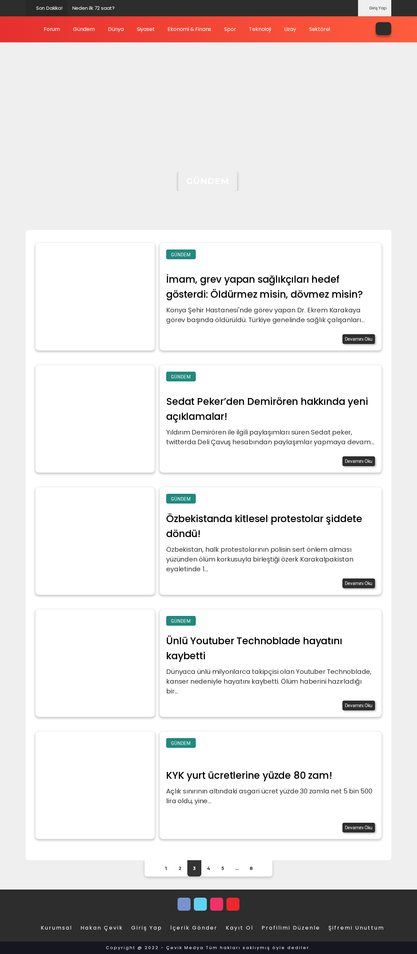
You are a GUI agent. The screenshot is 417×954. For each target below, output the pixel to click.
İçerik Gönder (194, 928)
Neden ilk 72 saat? (93, 8)
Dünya (116, 29)
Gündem (84, 29)
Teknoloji (260, 29)
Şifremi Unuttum (356, 928)
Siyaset (146, 29)
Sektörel (319, 29)
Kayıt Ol (239, 928)
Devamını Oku (359, 339)
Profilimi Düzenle (291, 928)
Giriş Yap (377, 8)
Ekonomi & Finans (189, 29)
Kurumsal (56, 928)
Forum (52, 29)
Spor (230, 29)
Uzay (290, 29)
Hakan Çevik (101, 928)
